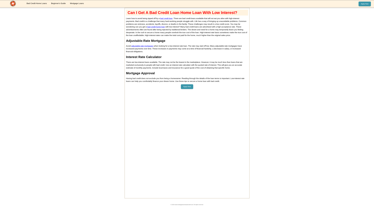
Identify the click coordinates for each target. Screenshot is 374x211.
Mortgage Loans (77, 3)
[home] (13, 6)
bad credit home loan (156, 27)
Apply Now (365, 4)
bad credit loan (166, 18)
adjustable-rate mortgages (142, 46)
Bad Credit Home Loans (37, 3)
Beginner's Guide (58, 3)
